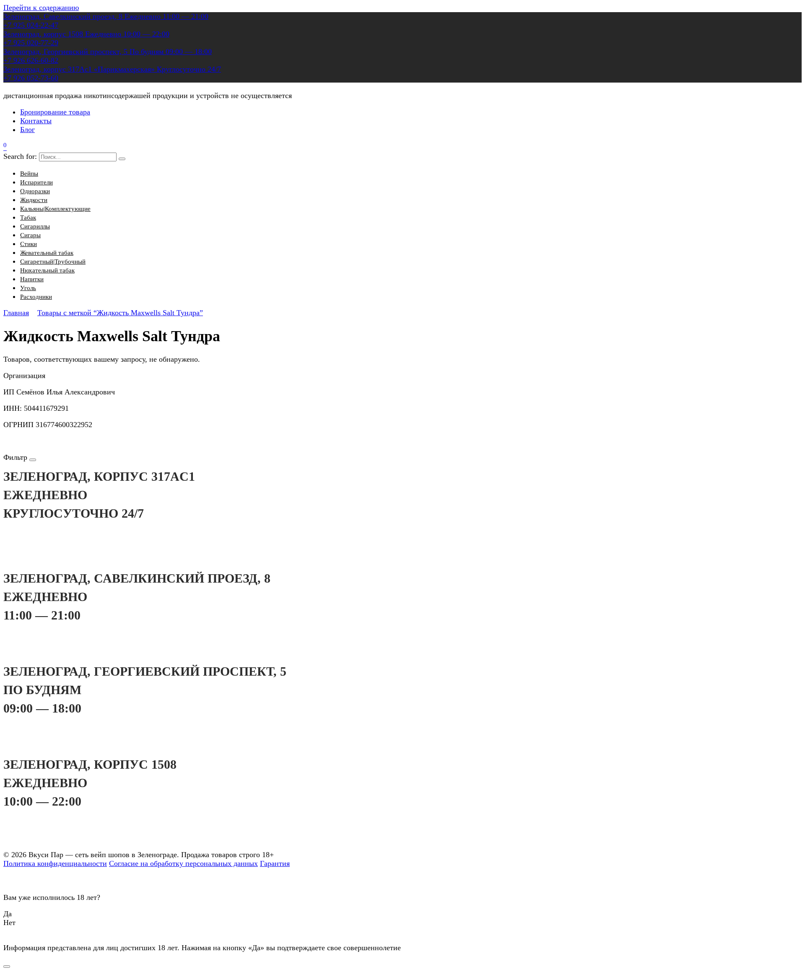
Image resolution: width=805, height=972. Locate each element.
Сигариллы (35, 226)
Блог (27, 129)
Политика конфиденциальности (55, 863)
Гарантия (275, 863)
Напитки (32, 279)
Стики (28, 244)
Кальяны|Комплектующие (55, 208)
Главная (16, 312)
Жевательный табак (46, 252)
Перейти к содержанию (41, 7)
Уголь (28, 288)
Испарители (36, 182)
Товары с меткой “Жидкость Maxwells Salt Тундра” (120, 312)
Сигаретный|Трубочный (53, 261)
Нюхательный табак (47, 270)
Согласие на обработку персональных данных (183, 863)
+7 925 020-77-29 (30, 43)
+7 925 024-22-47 (30, 25)
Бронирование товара (55, 112)
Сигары (30, 235)
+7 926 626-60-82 (30, 60)
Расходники (36, 296)
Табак (28, 217)
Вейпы (29, 173)
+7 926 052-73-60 (30, 78)
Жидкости (33, 200)
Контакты (36, 121)
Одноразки (35, 191)
